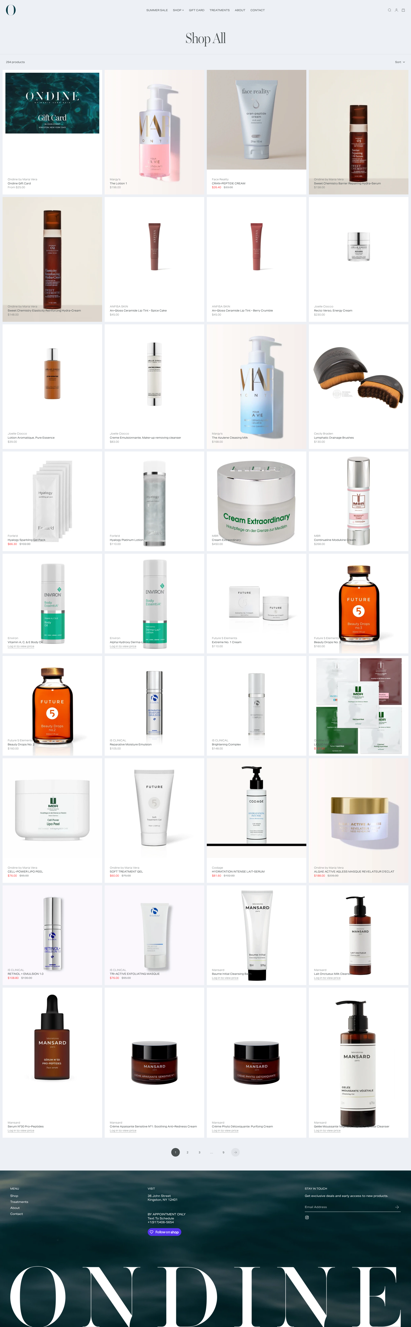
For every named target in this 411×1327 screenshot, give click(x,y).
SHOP (178, 10)
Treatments (19, 1202)
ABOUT (240, 10)
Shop (14, 1196)
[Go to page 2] (235, 1152)
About (15, 1208)
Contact (16, 1214)
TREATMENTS (220, 10)
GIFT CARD (196, 10)
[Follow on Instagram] (307, 1217)
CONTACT (257, 10)
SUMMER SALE (157, 10)
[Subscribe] (397, 1207)
